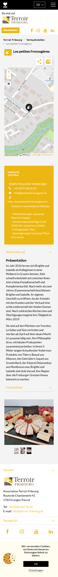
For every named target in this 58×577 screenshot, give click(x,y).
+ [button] (9, 72)
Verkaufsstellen (35, 39)
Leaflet (34, 154)
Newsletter (11, 30)
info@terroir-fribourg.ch (28, 511)
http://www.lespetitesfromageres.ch (28, 201)
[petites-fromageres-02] (29, 422)
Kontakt (8, 470)
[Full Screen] (8, 83)
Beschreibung (15, 252)
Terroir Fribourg (12, 39)
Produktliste (14, 387)
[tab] (29, 252)
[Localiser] (48, 61)
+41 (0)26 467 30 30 (20, 507)
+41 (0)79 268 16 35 (25, 188)
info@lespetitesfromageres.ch (30, 192)
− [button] (9, 77)
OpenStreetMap (46, 154)
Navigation (10, 521)
